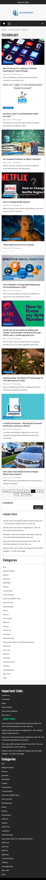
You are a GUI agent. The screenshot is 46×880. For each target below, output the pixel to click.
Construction (8, 591)
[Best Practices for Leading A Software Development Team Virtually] (23, 52)
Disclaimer (6, 699)
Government (7, 618)
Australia (6, 579)
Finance (6, 614)
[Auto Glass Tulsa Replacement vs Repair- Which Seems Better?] (23, 455)
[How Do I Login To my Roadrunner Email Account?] (23, 97)
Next (29, 494)
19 (29, 491)
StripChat (6, 658)
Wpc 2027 (7, 674)
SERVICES (30, 276)
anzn (4, 567)
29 (24, 494)
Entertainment (8, 607)
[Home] (4, 23)
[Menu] (9, 23)
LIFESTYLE (7, 630)
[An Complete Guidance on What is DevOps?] (23, 143)
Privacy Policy (7, 707)
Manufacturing (8, 638)
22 (42, 491)
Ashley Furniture (9, 571)
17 (20, 491)
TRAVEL (6, 666)
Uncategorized (8, 670)
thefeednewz (18, 74)
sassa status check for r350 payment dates (18, 642)
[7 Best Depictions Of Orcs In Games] (23, 228)
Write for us (6, 715)
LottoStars (7, 634)
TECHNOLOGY (8, 62)
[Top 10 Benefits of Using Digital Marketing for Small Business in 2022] (23, 268)
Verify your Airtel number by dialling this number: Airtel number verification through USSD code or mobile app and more (22, 332)
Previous (6, 491)
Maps (4, 703)
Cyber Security (8, 595)
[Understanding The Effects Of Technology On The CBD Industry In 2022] (23, 361)
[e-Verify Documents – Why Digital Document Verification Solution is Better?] (23, 407)
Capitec (6, 587)
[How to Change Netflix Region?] (23, 185)
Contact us (6, 695)
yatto (5, 678)
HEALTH (6, 622)
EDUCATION (7, 153)
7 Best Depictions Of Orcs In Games (18, 245)
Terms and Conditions (10, 711)
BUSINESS (7, 276)
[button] (9, 23)
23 (16, 494)
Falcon (5, 610)
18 (24, 491)
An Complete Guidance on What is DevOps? (22, 159)
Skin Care (6, 650)
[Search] (42, 24)
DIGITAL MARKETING (18, 276)
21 (37, 491)
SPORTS (6, 238)
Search (8, 503)
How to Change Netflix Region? (16, 202)
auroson (6, 575)
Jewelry (6, 626)
